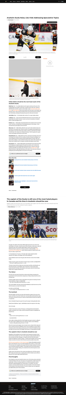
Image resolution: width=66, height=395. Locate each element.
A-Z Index (23, 389)
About (10, 386)
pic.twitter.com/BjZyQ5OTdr (35, 261)
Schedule (18, 1)
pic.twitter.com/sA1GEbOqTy (32, 321)
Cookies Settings (34, 389)
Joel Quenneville (34, 108)
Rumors (14, 1)
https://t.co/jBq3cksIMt (20, 281)
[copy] (14, 22)
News (11, 1)
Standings (23, 1)
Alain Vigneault (16, 110)
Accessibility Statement (13, 389)
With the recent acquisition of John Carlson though (18, 342)
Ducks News (14, 190)
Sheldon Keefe (34, 147)
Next (38, 57)
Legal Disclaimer (54, 387)
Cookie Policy (44, 387)
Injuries (30, 1)
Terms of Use (33, 387)
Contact (32, 386)
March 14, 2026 (27, 282)
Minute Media (8, 392)
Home (10, 190)
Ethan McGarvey (11, 206)
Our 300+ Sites (44, 386)
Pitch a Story (11, 387)
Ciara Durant (10, 19)
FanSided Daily (54, 386)
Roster (27, 1)
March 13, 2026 (23, 263)
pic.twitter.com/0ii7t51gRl (14, 288)
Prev (12, 57)
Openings (23, 386)
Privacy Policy (24, 387)
